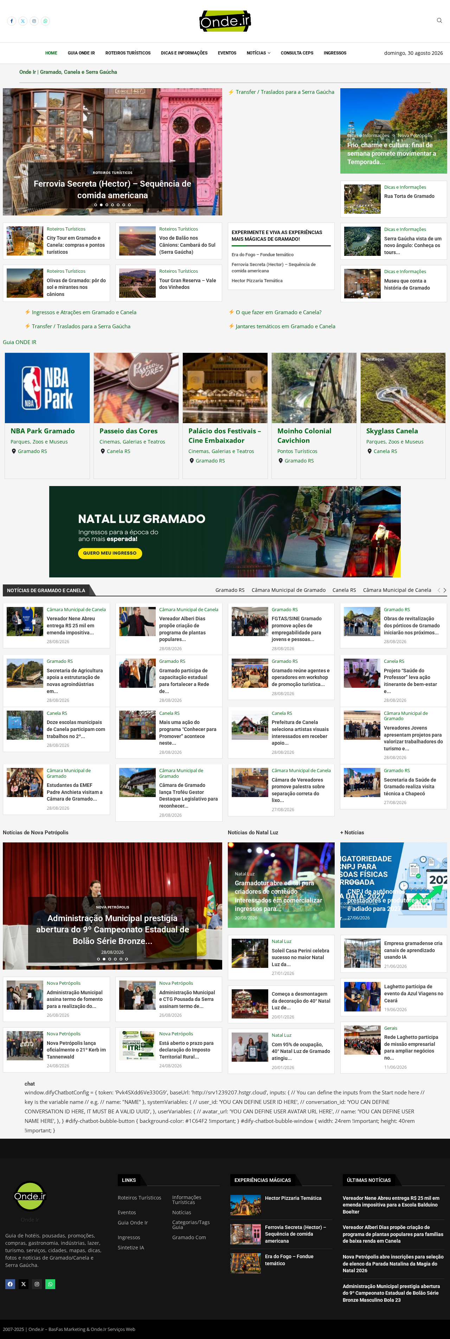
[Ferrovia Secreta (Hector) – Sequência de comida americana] (245, 1234)
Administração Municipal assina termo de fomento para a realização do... (75, 999)
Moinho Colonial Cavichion (215, 435)
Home (51, 53)
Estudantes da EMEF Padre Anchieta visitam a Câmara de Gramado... (75, 792)
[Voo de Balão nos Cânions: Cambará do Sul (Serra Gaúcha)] (137, 240)
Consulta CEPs (297, 53)
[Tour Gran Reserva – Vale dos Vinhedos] (137, 283)
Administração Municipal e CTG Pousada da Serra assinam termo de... (187, 999)
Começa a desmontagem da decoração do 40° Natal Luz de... (301, 1000)
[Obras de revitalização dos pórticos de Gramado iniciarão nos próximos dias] (362, 621)
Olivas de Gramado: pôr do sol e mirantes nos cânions (76, 287)
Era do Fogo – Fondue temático (263, 254)
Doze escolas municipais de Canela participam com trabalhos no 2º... (76, 729)
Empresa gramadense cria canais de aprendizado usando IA (413, 950)
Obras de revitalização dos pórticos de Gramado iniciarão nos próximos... (412, 625)
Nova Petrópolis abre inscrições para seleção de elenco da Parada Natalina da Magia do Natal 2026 (393, 1263)
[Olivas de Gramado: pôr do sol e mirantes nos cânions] (25, 283)
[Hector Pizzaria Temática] (245, 1205)
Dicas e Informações (184, 53)
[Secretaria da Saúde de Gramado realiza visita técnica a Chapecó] (362, 782)
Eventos (227, 53)
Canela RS (29, 451)
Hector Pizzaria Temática (112, 195)
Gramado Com (189, 1237)
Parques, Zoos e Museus (306, 441)
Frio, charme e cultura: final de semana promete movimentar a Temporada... (391, 153)
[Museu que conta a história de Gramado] (362, 283)
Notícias (256, 53)
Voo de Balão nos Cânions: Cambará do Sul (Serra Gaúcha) (187, 244)
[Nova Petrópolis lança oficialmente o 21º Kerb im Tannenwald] (25, 1045)
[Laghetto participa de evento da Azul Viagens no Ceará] (362, 996)
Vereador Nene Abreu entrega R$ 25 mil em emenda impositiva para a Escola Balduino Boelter (391, 1205)
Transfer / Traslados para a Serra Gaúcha (80, 326)
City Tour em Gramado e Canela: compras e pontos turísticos (76, 244)
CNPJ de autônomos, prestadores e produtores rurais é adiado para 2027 (391, 900)
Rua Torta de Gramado (409, 196)
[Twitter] (22, 21)
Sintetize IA (131, 1247)
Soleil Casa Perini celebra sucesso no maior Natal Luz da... (300, 957)
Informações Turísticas (186, 1200)
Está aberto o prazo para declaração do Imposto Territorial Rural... (186, 1050)
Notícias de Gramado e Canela (46, 590)
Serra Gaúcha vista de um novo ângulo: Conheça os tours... (413, 245)
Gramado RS (121, 460)
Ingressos (335, 53)
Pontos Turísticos (208, 451)
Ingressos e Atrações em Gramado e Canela (83, 312)
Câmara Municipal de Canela (397, 590)
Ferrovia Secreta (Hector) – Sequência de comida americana (295, 1234)
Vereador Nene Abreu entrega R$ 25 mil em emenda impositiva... (71, 625)
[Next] (445, 590)
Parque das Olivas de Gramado (400, 435)
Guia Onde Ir (81, 53)
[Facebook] (11, 21)
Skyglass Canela (303, 430)
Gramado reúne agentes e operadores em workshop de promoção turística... (301, 677)
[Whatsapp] (45, 21)
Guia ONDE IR (19, 341)
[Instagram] (34, 21)
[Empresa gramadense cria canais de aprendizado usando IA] (362, 953)
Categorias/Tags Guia (191, 1225)
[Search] (439, 21)
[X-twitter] (23, 1284)
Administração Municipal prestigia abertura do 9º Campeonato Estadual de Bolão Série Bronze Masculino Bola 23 (391, 1293)
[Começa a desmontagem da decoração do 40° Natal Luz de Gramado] (250, 1003)
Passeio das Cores (40, 430)
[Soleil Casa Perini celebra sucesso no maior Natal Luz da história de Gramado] (250, 953)
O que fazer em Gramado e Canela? (277, 312)
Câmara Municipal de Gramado (289, 590)
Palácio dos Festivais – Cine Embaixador (135, 435)
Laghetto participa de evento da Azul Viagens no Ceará (413, 993)
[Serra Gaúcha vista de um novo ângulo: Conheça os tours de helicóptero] (362, 241)
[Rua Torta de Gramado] (362, 199)
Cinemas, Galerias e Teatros (43, 441)
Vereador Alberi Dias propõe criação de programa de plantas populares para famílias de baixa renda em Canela (393, 1234)
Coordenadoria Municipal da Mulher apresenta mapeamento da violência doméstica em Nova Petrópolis (112, 929)
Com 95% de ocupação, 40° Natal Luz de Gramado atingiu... (301, 1051)
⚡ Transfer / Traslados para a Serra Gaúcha (281, 91)
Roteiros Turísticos (127, 53)
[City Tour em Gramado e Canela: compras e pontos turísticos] (25, 240)
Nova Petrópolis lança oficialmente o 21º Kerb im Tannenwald (76, 1050)
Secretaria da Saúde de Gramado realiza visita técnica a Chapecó (410, 786)
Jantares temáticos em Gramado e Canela (284, 326)
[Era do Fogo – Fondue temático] (245, 1263)
